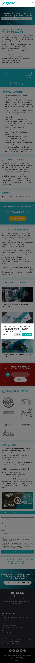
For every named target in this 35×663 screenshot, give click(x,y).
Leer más (18, 331)
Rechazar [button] (17, 334)
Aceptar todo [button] (27, 334)
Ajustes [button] (5, 334)
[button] (32, 2)
